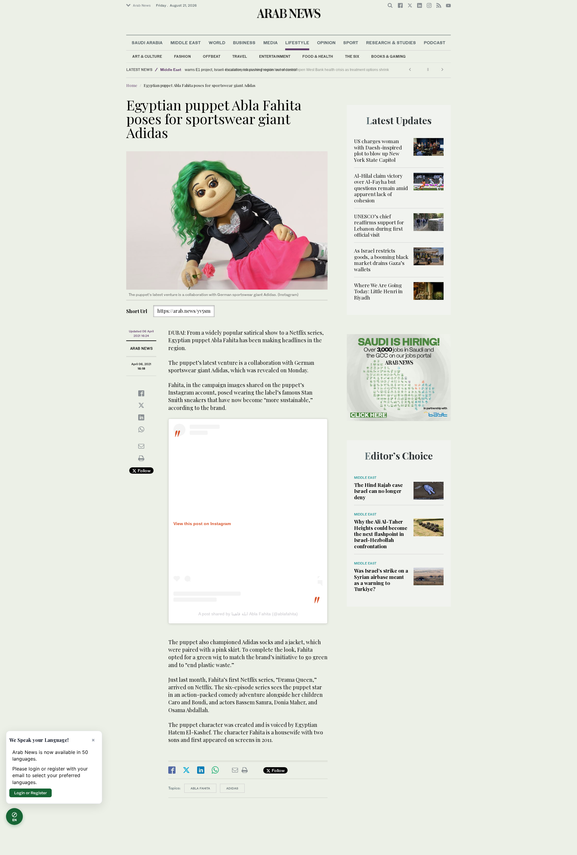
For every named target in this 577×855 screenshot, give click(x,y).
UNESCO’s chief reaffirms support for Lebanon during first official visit (379, 225)
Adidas (232, 788)
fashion (182, 56)
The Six (352, 56)
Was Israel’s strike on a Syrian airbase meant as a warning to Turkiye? (381, 579)
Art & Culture (147, 56)
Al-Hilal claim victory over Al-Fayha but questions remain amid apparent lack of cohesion (381, 188)
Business (244, 42)
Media (270, 42)
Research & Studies (391, 42)
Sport (350, 42)
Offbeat (211, 56)
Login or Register (30, 792)
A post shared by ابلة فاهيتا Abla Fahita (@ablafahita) (248, 613)
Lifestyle (297, 42)
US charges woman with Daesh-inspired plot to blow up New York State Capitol (378, 150)
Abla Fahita (200, 788)
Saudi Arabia (147, 42)
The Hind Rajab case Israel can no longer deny (378, 490)
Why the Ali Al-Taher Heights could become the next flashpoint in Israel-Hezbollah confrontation (380, 533)
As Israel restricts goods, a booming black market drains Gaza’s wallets (381, 259)
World (217, 42)
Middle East (185, 42)
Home (131, 85)
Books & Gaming (388, 56)
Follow (143, 470)
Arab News (142, 5)
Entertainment (274, 56)
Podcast (434, 42)
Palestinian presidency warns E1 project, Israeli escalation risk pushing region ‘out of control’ (262, 70)
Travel (239, 56)
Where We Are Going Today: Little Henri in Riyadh (378, 291)
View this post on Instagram (202, 523)
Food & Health (317, 56)
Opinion (326, 42)
